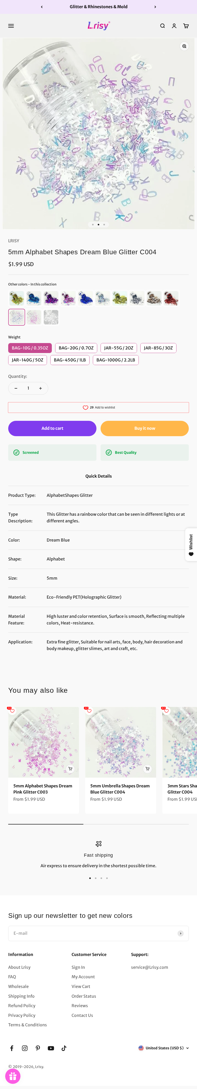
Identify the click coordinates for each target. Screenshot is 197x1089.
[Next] (155, 7)
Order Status (84, 996)
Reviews (80, 1005)
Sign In (78, 967)
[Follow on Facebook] (11, 1048)
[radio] (16, 298)
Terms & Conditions (27, 1024)
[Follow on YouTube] (50, 1048)
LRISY (13, 240)
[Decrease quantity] (15, 388)
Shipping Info (21, 996)
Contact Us (82, 1015)
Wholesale (18, 986)
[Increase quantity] (40, 388)
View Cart (81, 986)
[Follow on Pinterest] (37, 1048)
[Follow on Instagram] (24, 1048)
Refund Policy (21, 1005)
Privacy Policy (21, 1015)
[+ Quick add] (70, 769)
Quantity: (17, 376)
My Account (83, 976)
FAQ (12, 976)
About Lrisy (19, 967)
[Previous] (42, 7)
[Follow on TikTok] (64, 1048)
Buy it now (144, 428)
